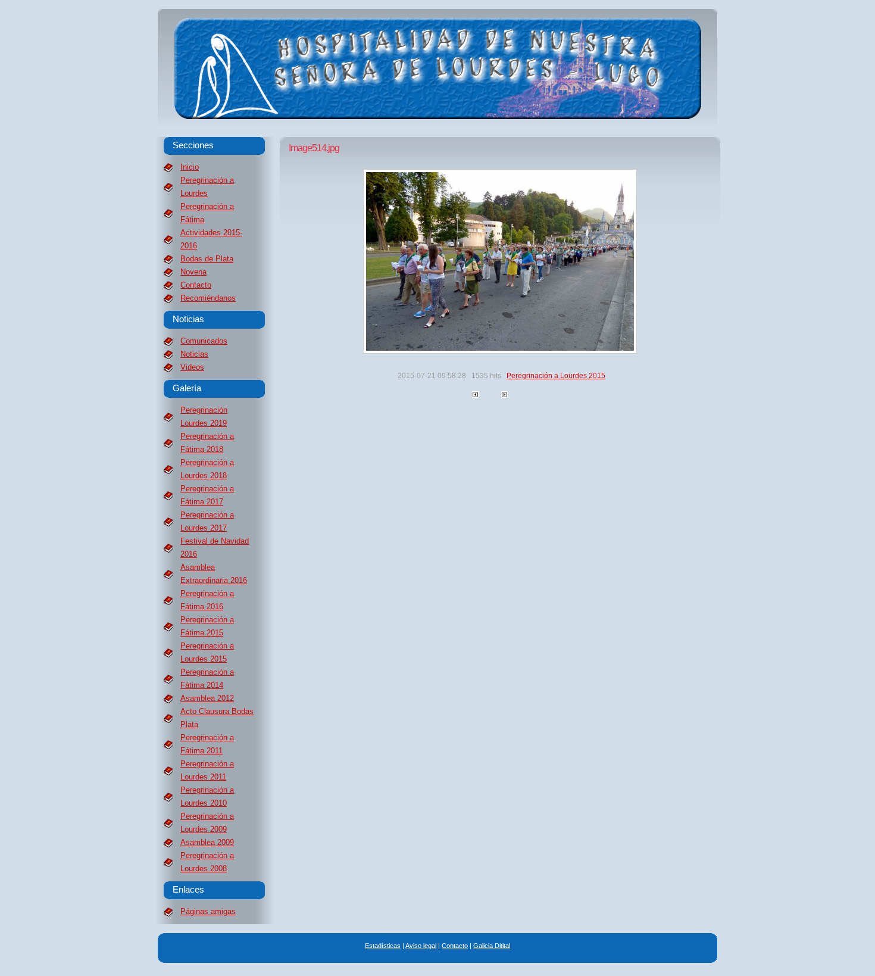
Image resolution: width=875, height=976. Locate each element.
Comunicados (203, 340)
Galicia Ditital (491, 945)
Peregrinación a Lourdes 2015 (556, 376)
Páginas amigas (208, 911)
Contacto (195, 284)
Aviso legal (420, 945)
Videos (192, 367)
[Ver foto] (500, 351)
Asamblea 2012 (207, 698)
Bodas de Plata (206, 258)
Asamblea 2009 (207, 842)
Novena (193, 271)
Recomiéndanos (208, 298)
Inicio (189, 167)
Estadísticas (383, 945)
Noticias (194, 354)
